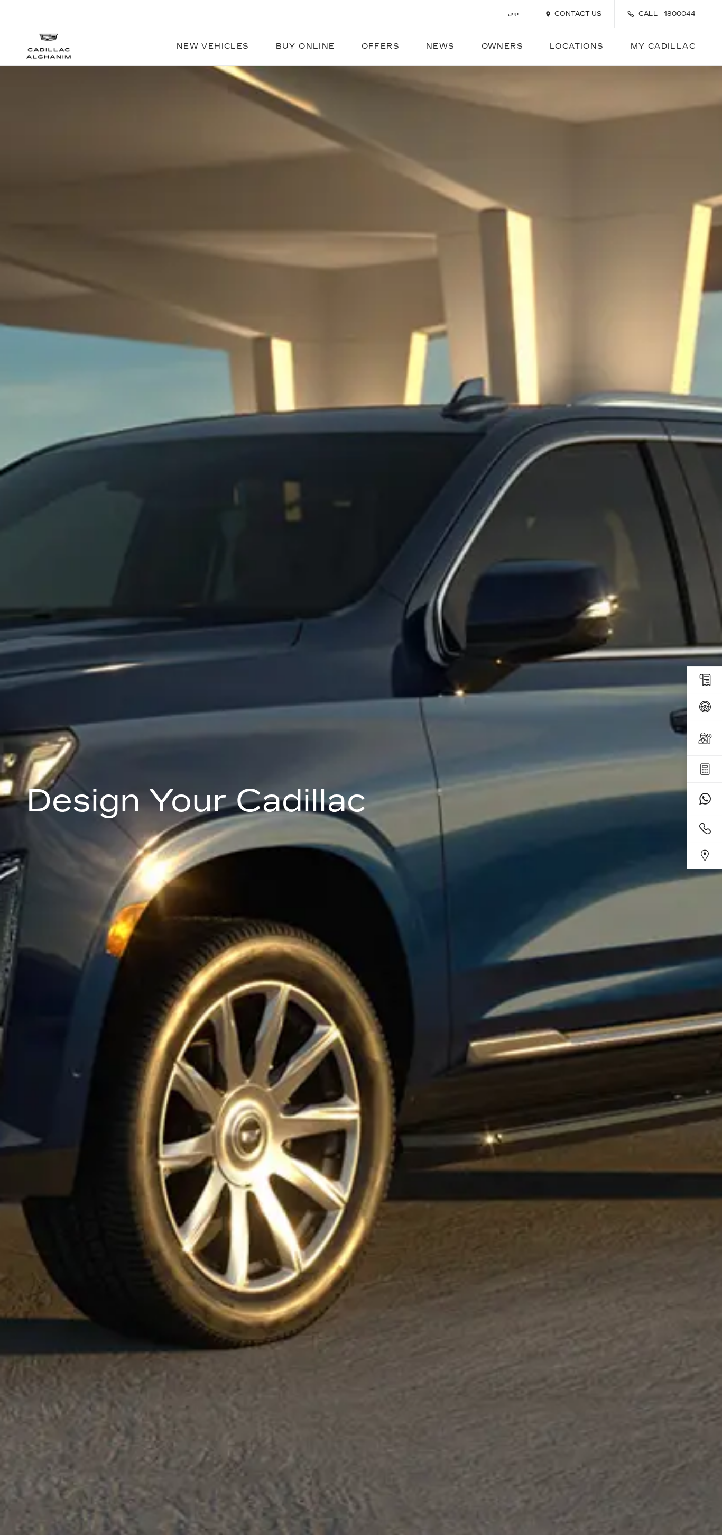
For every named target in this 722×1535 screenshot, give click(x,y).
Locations (577, 46)
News (440, 46)
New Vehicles (213, 46)
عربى (514, 14)
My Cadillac (663, 46)
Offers (381, 46)
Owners (502, 46)
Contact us (577, 14)
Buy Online (305, 46)
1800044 (680, 13)
